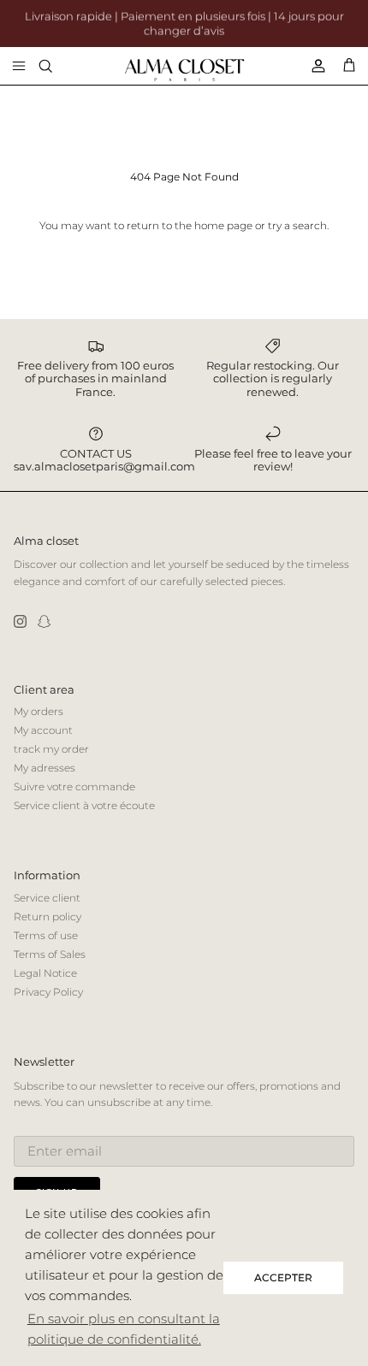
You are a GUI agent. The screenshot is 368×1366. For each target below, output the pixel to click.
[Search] (56, 66)
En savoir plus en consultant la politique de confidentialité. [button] (123, 1328)
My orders (38, 711)
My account (43, 730)
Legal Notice (45, 973)
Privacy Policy (48, 991)
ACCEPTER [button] (283, 1277)
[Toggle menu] (19, 66)
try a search (297, 225)
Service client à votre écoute (84, 805)
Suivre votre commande (74, 786)
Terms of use (46, 935)
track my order (51, 748)
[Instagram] (20, 621)
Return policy (47, 916)
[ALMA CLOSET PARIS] (184, 70)
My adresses (44, 767)
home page (223, 225)
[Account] (311, 66)
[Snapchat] (44, 621)
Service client (47, 897)
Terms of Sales (50, 954)
